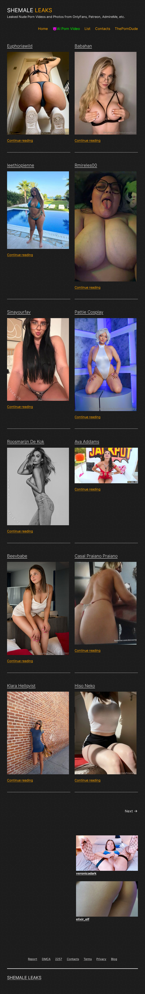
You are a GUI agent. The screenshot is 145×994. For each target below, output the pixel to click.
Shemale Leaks (24, 977)
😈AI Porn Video (66, 29)
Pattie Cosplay (89, 312)
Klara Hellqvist (21, 685)
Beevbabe (17, 556)
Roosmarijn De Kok (25, 441)
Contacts (102, 29)
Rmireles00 (86, 165)
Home (43, 29)
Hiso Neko (85, 685)
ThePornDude (126, 29)
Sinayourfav (19, 312)
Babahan (83, 46)
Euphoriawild (20, 46)
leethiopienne (20, 165)
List (87, 29)
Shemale (29, 10)
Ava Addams (87, 441)
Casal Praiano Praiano (96, 556)
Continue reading (20, 140)
